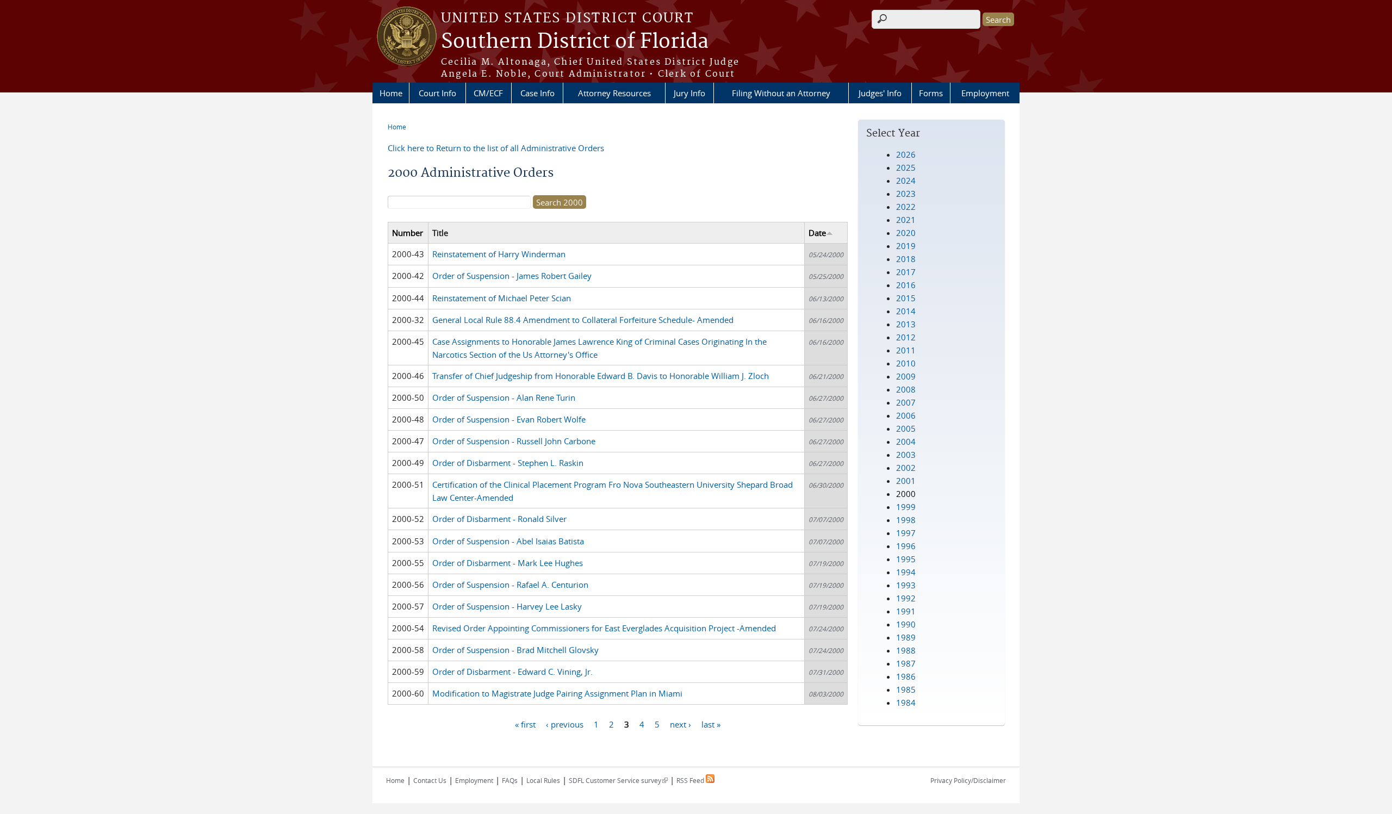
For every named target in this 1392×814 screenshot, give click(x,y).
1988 (906, 650)
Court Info (437, 93)
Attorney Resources (614, 93)
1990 (906, 624)
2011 (906, 350)
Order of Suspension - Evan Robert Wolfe (509, 419)
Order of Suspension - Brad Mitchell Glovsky (515, 649)
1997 (906, 532)
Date (817, 232)
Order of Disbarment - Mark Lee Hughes (507, 562)
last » (710, 723)
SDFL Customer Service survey (618, 780)
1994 (906, 572)
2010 (906, 363)
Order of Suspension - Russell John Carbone (513, 441)
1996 (906, 545)
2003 (906, 454)
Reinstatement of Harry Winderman (499, 253)
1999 (906, 506)
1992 (906, 598)
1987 (906, 663)
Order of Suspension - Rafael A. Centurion (510, 584)
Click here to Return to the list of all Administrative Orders (496, 147)
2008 (906, 389)
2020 (906, 232)
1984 (906, 702)
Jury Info (689, 93)
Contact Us (429, 780)
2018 (906, 258)
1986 (906, 676)
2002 (906, 467)
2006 (906, 415)
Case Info (537, 93)
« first (525, 723)
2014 (906, 311)
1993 (906, 585)
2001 (906, 480)
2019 (906, 245)
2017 (906, 271)
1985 (906, 689)
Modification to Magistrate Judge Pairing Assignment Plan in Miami (557, 693)
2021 (906, 219)
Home (391, 93)
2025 (906, 167)
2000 (906, 493)
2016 (906, 284)
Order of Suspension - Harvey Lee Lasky (507, 606)
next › (680, 723)
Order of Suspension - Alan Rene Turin (503, 397)
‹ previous (564, 723)
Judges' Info (880, 93)
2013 (906, 324)
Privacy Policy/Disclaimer (968, 780)
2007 (906, 402)
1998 (906, 519)
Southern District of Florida (575, 41)
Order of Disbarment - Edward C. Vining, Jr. (512, 671)
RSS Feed (691, 780)
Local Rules (543, 780)
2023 (906, 193)
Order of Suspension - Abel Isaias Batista (508, 541)
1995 (906, 559)
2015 (906, 298)
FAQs (510, 780)
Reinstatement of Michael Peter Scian (501, 298)
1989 (906, 637)
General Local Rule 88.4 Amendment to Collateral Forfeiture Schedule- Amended (583, 319)
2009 (906, 376)
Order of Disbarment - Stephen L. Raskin (507, 462)
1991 (906, 611)
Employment (985, 93)
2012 (906, 337)
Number (407, 232)
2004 (906, 441)
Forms (931, 93)
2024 (906, 180)
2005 (906, 428)
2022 (906, 206)
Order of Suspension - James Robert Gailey (512, 275)
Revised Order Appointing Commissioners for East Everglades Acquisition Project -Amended (604, 628)
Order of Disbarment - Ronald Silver (499, 518)
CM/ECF (488, 93)
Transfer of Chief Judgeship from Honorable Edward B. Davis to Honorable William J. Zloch (600, 375)
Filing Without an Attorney (781, 93)
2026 (906, 154)
